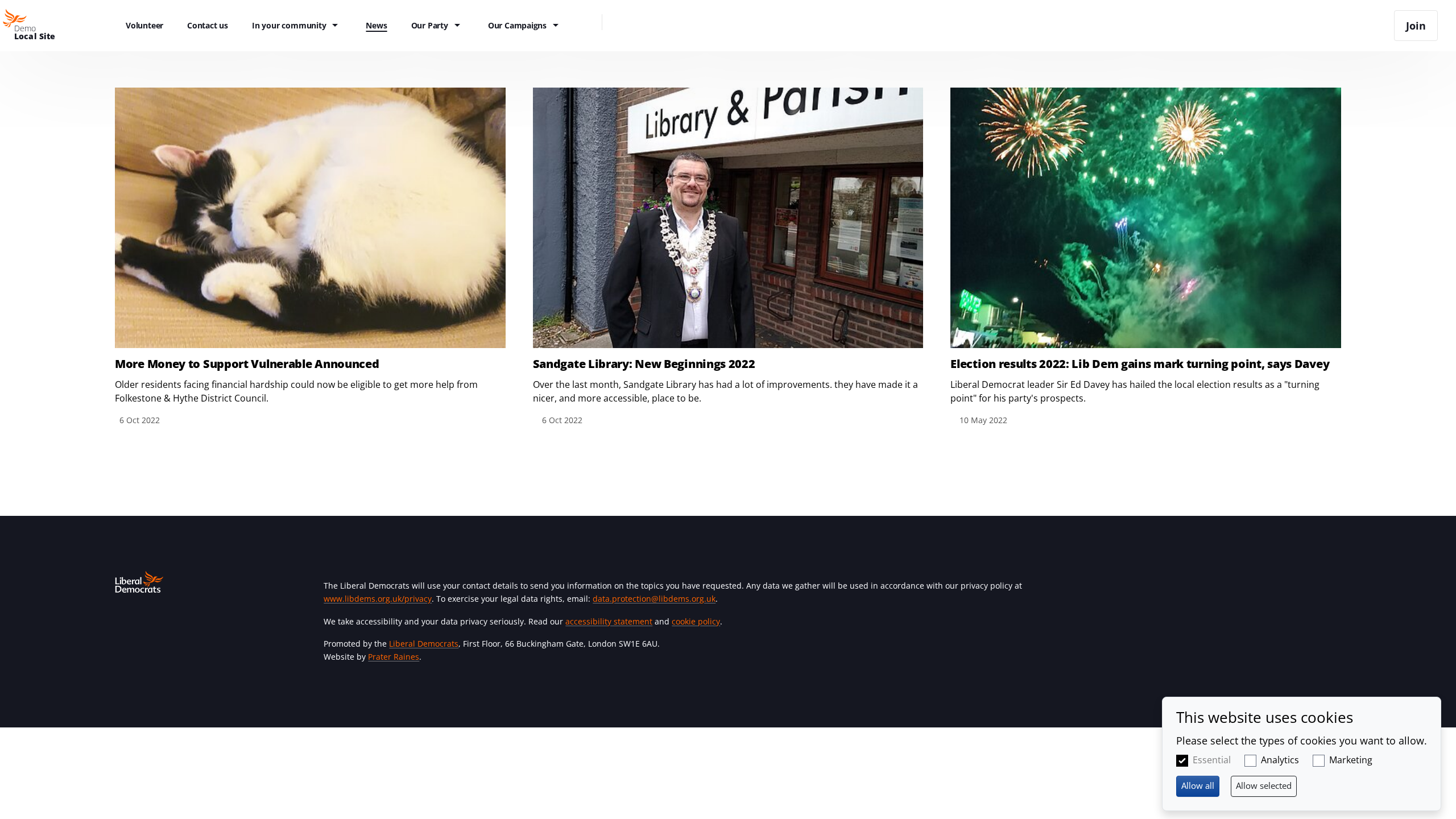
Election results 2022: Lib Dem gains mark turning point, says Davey (1139, 364)
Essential (1212, 760)
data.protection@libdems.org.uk (654, 598)
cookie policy (696, 621)
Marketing (1350, 760)
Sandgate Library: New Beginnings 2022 (644, 364)
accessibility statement (608, 621)
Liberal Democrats (423, 643)
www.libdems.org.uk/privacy (378, 598)
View (310, 257)
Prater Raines (393, 656)
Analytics (1280, 760)
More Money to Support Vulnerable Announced (247, 364)
